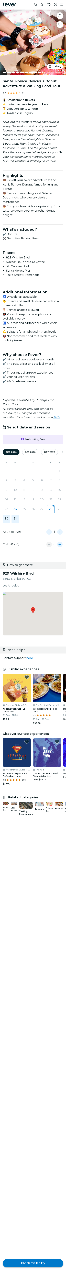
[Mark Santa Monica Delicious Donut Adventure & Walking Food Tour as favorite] (60, 24)
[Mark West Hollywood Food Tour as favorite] (57, 677)
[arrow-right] (62, 452)
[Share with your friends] (60, 15)
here (29, 658)
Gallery (57, 66)
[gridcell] (50, 509)
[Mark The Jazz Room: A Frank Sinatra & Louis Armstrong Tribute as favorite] (57, 742)
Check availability (33, 1263)
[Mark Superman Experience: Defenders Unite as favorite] (27, 742)
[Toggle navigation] (61, 4)
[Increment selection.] (60, 532)
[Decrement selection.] (49, 532)
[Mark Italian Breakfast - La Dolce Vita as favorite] (27, 677)
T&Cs (56, 417)
